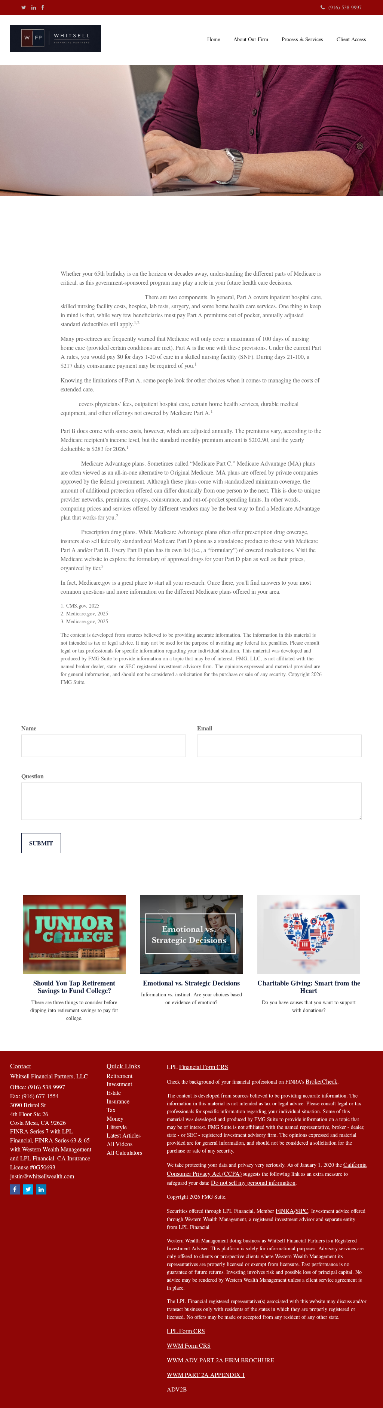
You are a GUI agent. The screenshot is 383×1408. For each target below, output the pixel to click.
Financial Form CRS (203, 1067)
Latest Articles (124, 1135)
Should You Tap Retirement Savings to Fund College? (74, 987)
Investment (119, 1084)
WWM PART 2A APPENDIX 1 (206, 1374)
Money (115, 1118)
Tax (111, 1110)
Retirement (119, 1076)
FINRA (285, 1210)
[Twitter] (23, 7)
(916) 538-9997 (345, 7)
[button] (251, 39)
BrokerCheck (321, 1081)
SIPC (301, 1210)
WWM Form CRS (189, 1345)
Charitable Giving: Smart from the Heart (308, 987)
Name (28, 728)
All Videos (119, 1144)
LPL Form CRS (186, 1331)
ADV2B (177, 1389)
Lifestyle (117, 1127)
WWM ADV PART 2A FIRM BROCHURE (220, 1360)
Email (204, 728)
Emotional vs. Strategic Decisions (191, 983)
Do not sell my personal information (253, 1182)
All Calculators (124, 1152)
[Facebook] (42, 7)
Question (32, 776)
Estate (114, 1092)
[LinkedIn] (33, 7)
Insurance (118, 1101)
